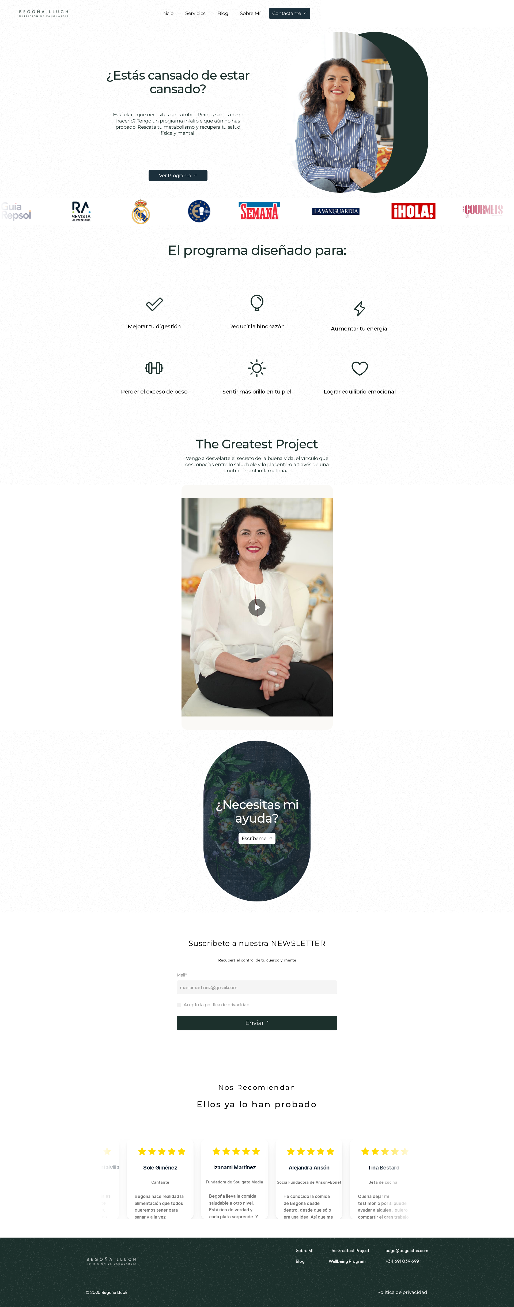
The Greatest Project (257, 444)
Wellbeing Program (347, 1261)
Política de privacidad (402, 1292)
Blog (300, 1261)
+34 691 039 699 (402, 1261)
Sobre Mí (304, 1250)
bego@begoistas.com (407, 1250)
